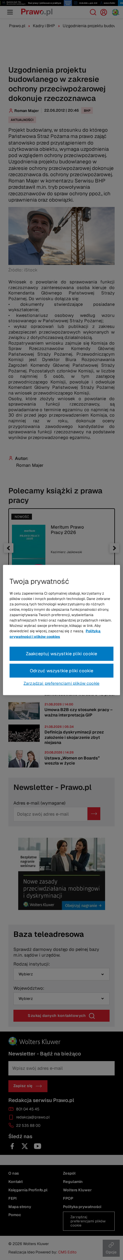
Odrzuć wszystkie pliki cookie (61, 670)
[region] (61, 630)
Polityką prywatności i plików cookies (55, 634)
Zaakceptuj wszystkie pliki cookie (61, 653)
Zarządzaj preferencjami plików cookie (61, 683)
